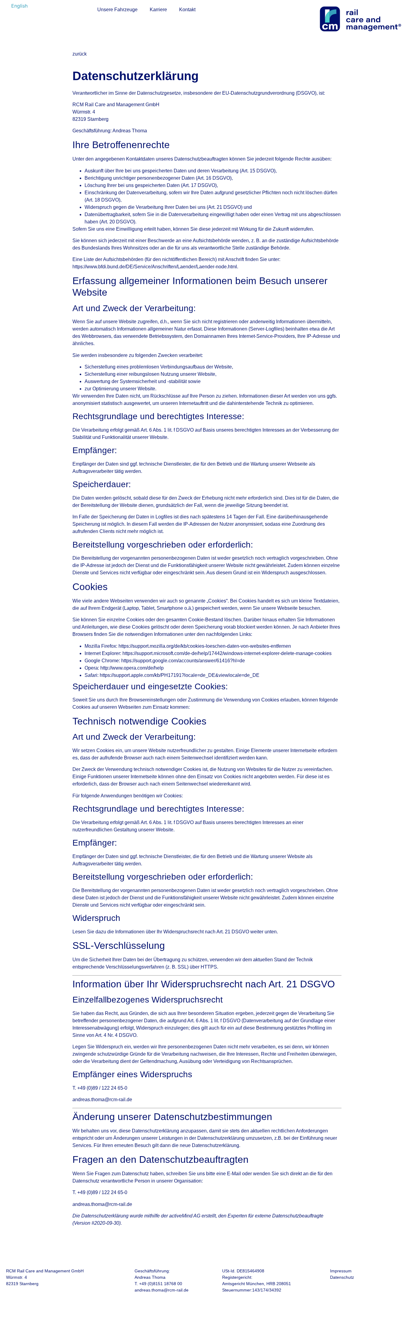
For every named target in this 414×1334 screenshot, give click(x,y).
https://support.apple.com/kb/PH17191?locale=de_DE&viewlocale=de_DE (179, 675)
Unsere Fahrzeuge (117, 9)
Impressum (341, 1270)
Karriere (158, 9)
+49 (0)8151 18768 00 (160, 1283)
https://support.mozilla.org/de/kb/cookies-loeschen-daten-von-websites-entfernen (205, 646)
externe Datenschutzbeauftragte (289, 1215)
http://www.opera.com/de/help (132, 667)
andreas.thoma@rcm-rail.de (162, 1290)
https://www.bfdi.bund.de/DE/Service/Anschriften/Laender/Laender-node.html (154, 266)
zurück (79, 53)
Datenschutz (342, 1277)
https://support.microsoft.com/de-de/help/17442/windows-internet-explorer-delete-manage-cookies (227, 653)
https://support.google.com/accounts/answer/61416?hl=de (183, 660)
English (19, 6)
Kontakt (187, 9)
